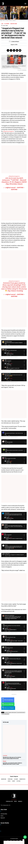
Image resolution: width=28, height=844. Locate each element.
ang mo (6, 712)
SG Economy (6, 23)
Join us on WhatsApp (8, 704)
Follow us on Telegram (9, 708)
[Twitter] (11, 50)
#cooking (19, 291)
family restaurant (12, 712)
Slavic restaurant (21, 712)
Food (2, 23)
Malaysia (4, 761)
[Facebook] (8, 50)
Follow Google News (8, 699)
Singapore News (13, 23)
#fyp (7, 184)
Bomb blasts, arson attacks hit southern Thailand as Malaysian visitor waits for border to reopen (12, 763)
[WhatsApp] (14, 50)
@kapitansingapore (8, 131)
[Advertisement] (14, 96)
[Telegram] (20, 50)
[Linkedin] (17, 50)
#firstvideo (13, 184)
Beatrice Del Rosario (15, 41)
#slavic (19, 184)
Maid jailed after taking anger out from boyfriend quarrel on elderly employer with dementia (12, 758)
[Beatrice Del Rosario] (10, 41)
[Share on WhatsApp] (25, 837)
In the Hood (5, 755)
